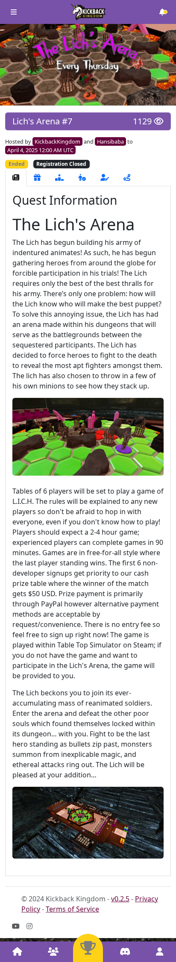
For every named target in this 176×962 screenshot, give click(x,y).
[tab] (15, 177)
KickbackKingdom (57, 141)
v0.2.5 (120, 898)
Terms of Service (72, 909)
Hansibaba (110, 141)
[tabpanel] (88, 531)
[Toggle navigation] (13, 12)
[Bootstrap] (88, 12)
